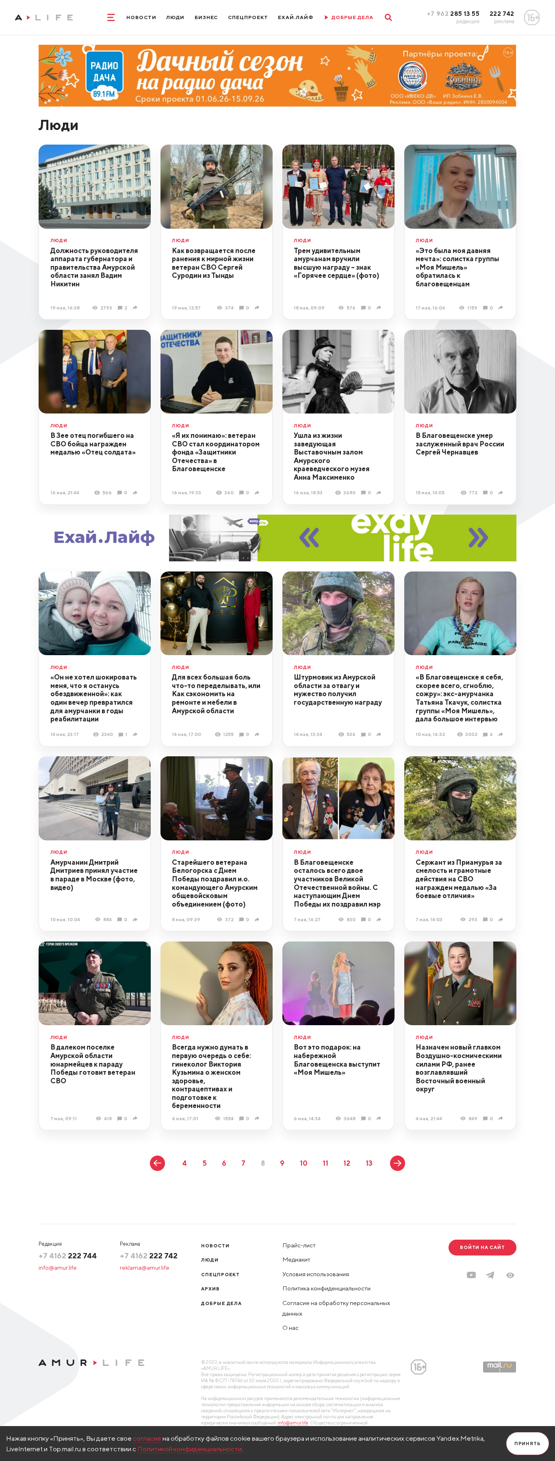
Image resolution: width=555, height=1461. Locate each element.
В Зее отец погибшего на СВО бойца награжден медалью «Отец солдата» (93, 443)
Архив (210, 1288)
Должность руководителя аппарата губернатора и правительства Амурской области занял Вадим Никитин (94, 267)
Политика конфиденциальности (326, 1288)
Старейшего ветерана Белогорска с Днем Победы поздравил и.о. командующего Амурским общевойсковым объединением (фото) (215, 883)
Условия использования (315, 1274)
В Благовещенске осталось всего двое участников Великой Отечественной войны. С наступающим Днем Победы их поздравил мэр (337, 883)
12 (346, 1163)
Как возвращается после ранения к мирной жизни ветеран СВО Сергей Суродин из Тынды (214, 263)
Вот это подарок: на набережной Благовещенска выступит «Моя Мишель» (337, 1059)
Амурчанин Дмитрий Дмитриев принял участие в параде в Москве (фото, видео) (94, 875)
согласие (147, 1438)
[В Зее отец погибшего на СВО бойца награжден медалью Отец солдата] (136, 493)
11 (325, 1163)
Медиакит (296, 1259)
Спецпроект (248, 17)
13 (369, 1163)
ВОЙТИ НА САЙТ (482, 1247)
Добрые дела (221, 1303)
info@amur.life (58, 1267)
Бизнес (206, 17)
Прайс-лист (299, 1245)
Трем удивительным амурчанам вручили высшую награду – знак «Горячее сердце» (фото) (336, 263)
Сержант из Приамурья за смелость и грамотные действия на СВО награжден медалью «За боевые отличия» (459, 879)
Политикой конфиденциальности (189, 1449)
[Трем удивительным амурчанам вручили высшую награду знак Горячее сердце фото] (380, 307)
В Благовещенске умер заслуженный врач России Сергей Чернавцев (460, 443)
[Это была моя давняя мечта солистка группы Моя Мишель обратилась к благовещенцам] (502, 307)
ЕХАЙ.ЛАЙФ (295, 17)
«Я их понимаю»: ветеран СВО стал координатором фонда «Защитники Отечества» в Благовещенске (216, 452)
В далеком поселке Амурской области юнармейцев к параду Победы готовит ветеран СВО (92, 1063)
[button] (510, 1275)
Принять (527, 1443)
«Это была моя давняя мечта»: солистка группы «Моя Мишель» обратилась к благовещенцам (457, 267)
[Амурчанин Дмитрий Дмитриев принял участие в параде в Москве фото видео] (136, 919)
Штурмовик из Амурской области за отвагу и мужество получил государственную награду (338, 689)
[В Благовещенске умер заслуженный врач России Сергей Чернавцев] (502, 493)
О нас (290, 1327)
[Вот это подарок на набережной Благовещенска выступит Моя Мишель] (380, 1118)
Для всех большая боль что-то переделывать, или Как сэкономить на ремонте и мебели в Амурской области (216, 693)
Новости (141, 17)
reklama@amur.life (144, 1267)
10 (304, 1163)
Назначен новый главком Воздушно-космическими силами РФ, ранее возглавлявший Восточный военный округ (459, 1068)
